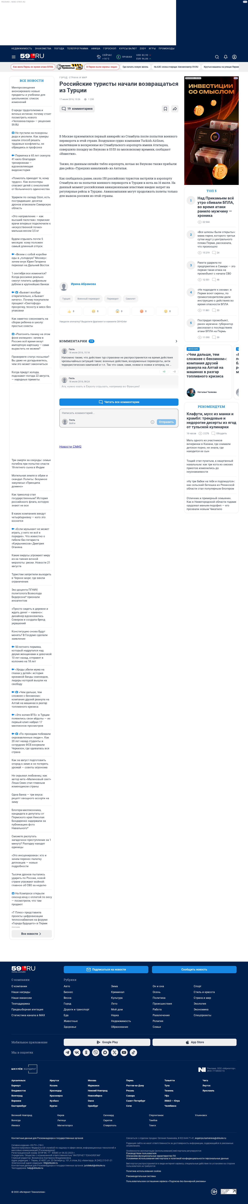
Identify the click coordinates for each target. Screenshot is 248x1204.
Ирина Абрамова (83, 284)
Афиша (95, 48)
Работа (157, 1009)
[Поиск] (217, 57)
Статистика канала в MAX (28, 1015)
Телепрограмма (77, 48)
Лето (114, 1003)
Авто (67, 986)
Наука (115, 1015)
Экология (200, 1003)
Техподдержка (20, 1003)
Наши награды (20, 992)
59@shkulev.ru (50, 1163)
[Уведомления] (225, 57)
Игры (152, 48)
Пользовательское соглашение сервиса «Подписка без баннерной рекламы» (166, 1181)
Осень (156, 992)
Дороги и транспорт (76, 1009)
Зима (114, 986)
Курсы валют (128, 48)
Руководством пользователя (141, 1153)
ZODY (143, 48)
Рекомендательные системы (141, 1176)
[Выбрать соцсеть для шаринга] (174, 108)
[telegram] (67, 1052)
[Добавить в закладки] (165, 108)
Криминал (117, 992)
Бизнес (68, 992)
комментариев (80, 108)
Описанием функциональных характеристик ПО (151, 1156)
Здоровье (70, 1027)
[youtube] (124, 1052)
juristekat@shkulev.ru (94, 1165)
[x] (114, 1052)
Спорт (197, 986)
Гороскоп (109, 48)
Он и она (158, 986)
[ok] (86, 1052)
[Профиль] (234, 57)
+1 (164, 393)
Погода (59, 48)
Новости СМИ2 (70, 446)
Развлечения (161, 1015)
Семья (157, 1027)
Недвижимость (21, 48)
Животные (71, 1021)
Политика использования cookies (143, 1171)
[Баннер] (69, 67)
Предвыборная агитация (27, 1009)
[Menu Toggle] (13, 57)
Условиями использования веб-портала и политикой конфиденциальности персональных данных (177, 1158)
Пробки (125, 57)
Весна (67, 997)
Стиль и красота (204, 992)
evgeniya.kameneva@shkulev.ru (210, 1138)
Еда (66, 1015)
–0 (174, 371)
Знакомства (43, 48)
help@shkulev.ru (35, 1168)
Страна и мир (202, 997)
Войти (72, 423)
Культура (117, 997)
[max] (105, 1052)
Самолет (130, 298)
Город (67, 1003)
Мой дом (117, 1009)
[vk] (76, 1052)
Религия (158, 1021)
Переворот (113, 298)
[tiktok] (133, 1052)
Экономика (201, 1009)
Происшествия (162, 1003)
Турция (66, 298)
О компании (19, 986)
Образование (119, 1027)
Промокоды (166, 48)
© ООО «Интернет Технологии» (28, 1192)
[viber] (95, 1052)
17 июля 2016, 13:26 (69, 99)
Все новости (32, 81)
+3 (164, 371)
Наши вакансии (21, 997)
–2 (174, 393)
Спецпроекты (202, 1015)
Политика (159, 997)
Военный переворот (89, 298)
